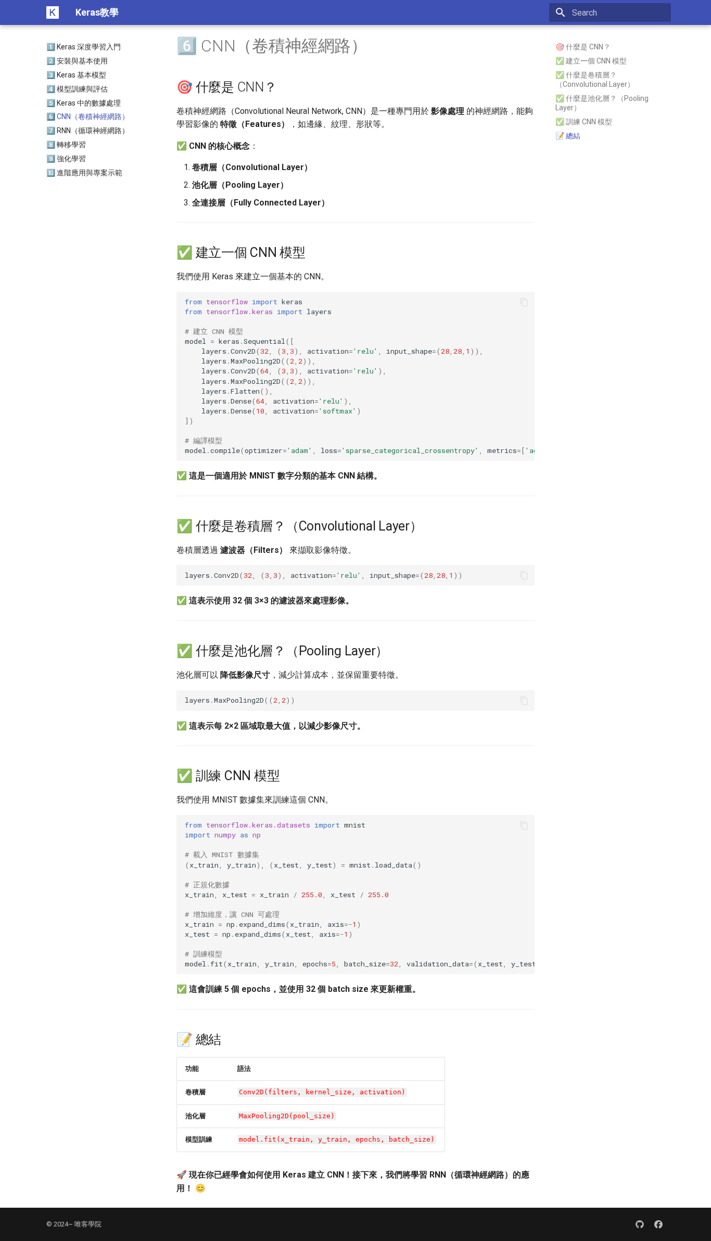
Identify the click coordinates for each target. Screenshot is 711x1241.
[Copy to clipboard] (524, 302)
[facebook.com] (658, 1224)
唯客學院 (87, 1224)
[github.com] (639, 1224)
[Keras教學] (52, 12)
